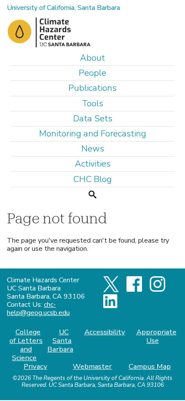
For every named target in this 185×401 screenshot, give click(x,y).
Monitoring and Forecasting (92, 133)
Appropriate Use (156, 336)
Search (92, 194)
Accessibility (104, 332)
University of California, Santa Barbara (63, 7)
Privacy (35, 366)
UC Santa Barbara (60, 340)
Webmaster (92, 366)
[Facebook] (134, 289)
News (92, 148)
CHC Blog (92, 179)
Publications (92, 88)
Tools (92, 103)
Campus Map (150, 366)
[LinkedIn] (111, 306)
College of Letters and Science (26, 345)
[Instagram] (157, 289)
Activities (93, 164)
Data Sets (92, 118)
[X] (111, 290)
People (92, 73)
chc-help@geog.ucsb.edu (38, 309)
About (92, 58)
